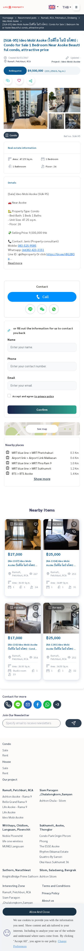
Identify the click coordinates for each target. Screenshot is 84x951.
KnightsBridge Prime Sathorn (20, 876)
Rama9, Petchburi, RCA (17, 790)
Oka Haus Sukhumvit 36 (54, 862)
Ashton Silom (48, 876)
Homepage (7, 17)
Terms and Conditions (56, 885)
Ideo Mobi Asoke (10, 21)
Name (11, 339)
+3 (57, 704)
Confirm (42, 409)
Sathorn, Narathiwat (16, 870)
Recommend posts (27, 17)
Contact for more (14, 696)
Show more (42, 479)
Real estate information (22, 147)
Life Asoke (8, 812)
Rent (5, 755)
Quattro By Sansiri (51, 856)
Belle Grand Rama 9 (14, 801)
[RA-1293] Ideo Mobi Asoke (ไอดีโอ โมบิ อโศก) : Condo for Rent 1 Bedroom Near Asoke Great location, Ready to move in (60, 647)
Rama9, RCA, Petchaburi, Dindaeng (59, 17)
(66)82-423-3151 (33, 250)
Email (11, 377)
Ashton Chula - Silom (53, 800)
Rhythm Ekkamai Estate (54, 851)
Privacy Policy (50, 893)
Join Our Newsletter (15, 715)
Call (45, 296)
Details (12, 182)
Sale (5, 750)
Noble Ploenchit (12, 836)
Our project (9, 779)
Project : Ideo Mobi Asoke (66, 61)
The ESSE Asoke (50, 846)
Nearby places (14, 445)
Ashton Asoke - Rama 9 (17, 796)
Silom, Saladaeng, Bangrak (58, 870)
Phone (12, 358)
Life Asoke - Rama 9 (14, 807)
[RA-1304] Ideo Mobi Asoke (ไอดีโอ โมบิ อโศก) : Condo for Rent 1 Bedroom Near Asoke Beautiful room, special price (60, 563)
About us (48, 900)
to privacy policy (44, 396)
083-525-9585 (27, 245)
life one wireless (12, 841)
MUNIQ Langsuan (13, 846)
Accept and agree (22, 396)
